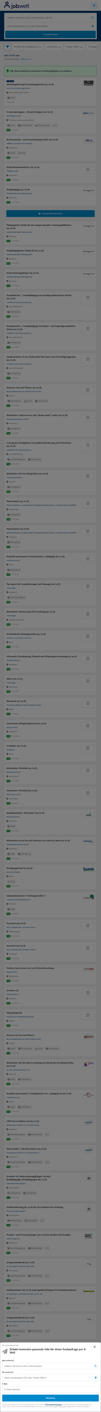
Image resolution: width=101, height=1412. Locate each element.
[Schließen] (94, 1347)
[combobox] (47, 1366)
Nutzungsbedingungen (53, 1405)
